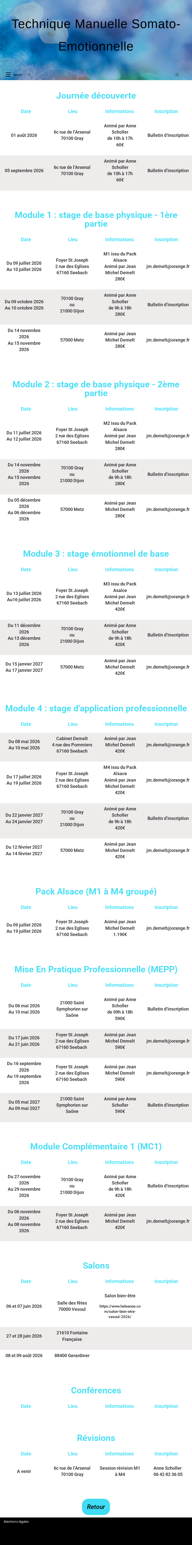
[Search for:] (27, 75)
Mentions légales (16, 1521)
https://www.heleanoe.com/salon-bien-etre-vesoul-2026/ (120, 1311)
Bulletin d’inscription (168, 135)
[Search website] (177, 75)
